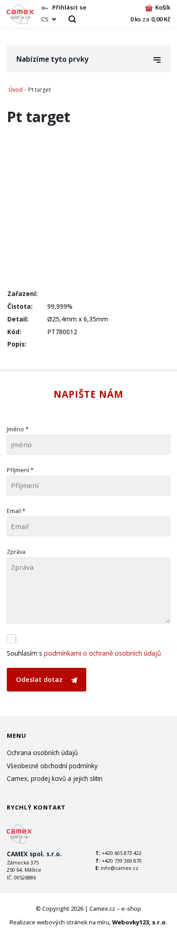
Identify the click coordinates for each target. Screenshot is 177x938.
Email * (16, 511)
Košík (162, 7)
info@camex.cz (119, 867)
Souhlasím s (84, 653)
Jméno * (18, 429)
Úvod (16, 90)
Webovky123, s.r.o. (139, 922)
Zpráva (16, 552)
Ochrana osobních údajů (42, 752)
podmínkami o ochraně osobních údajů (102, 653)
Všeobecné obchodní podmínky (52, 765)
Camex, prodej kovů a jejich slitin (55, 778)
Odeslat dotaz (40, 679)
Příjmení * (20, 470)
